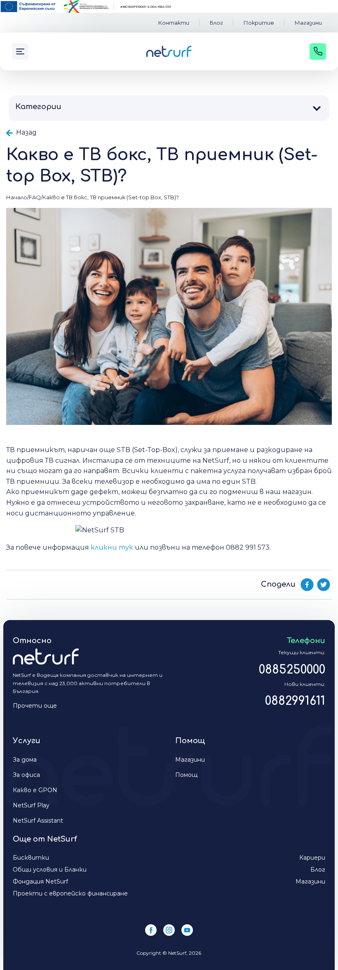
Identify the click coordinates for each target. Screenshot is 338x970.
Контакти (173, 22)
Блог (216, 22)
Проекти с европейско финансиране (70, 893)
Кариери (312, 857)
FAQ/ (35, 197)
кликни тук (112, 547)
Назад (25, 132)
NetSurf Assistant (38, 820)
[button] (169, 107)
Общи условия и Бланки (50, 869)
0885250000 (292, 669)
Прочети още (35, 705)
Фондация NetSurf (40, 881)
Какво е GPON (35, 790)
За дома (25, 759)
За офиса (26, 775)
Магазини (308, 22)
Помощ (186, 775)
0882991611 (295, 701)
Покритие (259, 22)
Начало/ (17, 197)
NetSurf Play (31, 805)
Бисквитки (31, 857)
